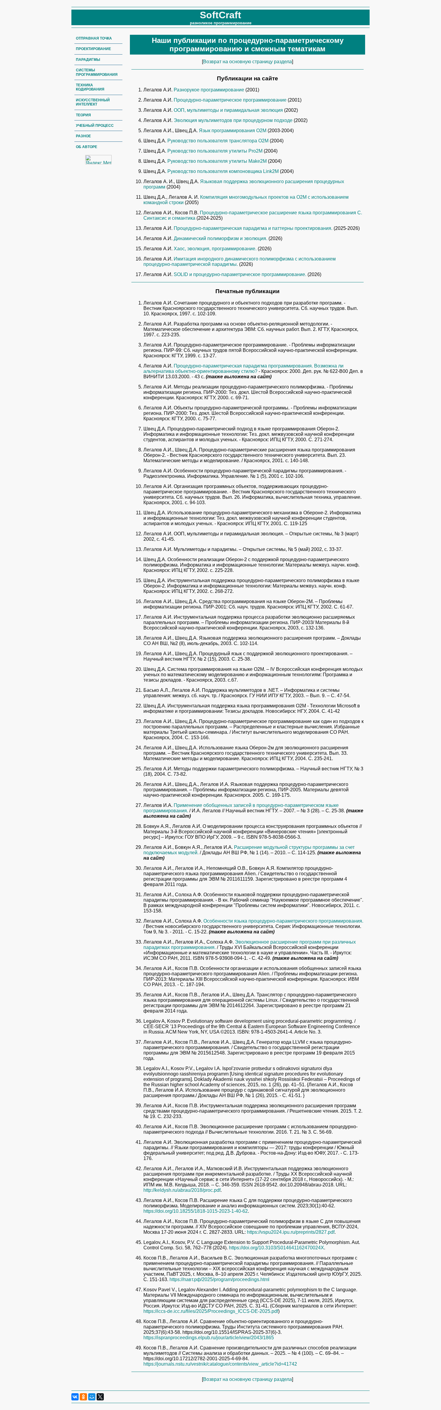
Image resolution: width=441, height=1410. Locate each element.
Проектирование (93, 49)
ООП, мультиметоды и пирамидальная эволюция (229, 110)
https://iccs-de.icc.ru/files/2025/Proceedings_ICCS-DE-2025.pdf (210, 1311)
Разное (83, 136)
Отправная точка (94, 38)
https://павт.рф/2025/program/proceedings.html (219, 1279)
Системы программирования (97, 72)
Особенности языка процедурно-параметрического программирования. (283, 921)
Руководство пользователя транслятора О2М (218, 140)
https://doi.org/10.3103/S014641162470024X (276, 1247)
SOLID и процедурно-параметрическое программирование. (241, 274)
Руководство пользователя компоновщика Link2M (223, 171)
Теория (83, 115)
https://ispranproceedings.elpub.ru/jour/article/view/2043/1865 (208, 1337)
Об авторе (86, 147)
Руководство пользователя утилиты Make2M (217, 161)
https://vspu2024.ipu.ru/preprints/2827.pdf (290, 1232)
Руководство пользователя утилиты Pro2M (215, 150)
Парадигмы (88, 60)
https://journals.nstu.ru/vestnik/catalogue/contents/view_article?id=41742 (220, 1364)
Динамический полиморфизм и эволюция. (221, 238)
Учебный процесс (95, 125)
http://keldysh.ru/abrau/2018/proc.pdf (181, 1190)
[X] (100, 1396)
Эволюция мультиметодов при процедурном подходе (234, 120)
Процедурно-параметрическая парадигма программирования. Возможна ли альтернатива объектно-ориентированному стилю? (243, 368)
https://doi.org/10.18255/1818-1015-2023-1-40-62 (195, 1211)
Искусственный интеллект (93, 102)
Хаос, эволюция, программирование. (216, 248)
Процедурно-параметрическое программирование (231, 100)
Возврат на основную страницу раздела (247, 61)
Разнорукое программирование (209, 89)
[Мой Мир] (91, 1396)
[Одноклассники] (83, 1396)
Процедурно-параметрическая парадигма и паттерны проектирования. (254, 228)
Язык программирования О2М (233, 130)
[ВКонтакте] (75, 1396)
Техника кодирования (90, 87)
